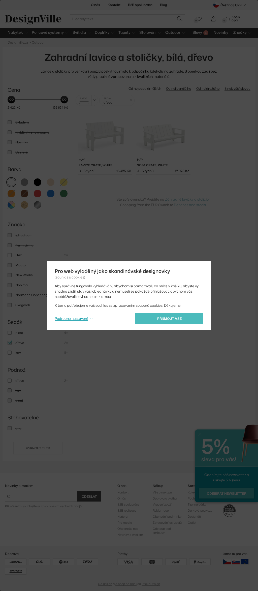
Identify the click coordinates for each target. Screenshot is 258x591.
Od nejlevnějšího (178, 88)
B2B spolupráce (140, 5)
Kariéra (122, 516)
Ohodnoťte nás (127, 528)
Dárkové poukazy (200, 510)
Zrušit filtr (94, 100)
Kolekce (193, 492)
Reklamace (161, 510)
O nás (95, 5)
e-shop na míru (126, 584)
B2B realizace (126, 510)
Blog (163, 5)
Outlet (192, 522)
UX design (105, 584)
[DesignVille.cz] (227, 561)
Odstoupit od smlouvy (162, 530)
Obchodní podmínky (167, 516)
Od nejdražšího (208, 88)
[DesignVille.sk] (236, 561)
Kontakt (114, 5)
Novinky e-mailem (19, 485)
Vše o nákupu (162, 492)
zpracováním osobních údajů (61, 506)
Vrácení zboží (162, 504)
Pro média (124, 522)
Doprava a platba (165, 498)
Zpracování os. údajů (167, 522)
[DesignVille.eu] (245, 561)
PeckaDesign (151, 584)
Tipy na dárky (197, 504)
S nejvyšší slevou (237, 88)
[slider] (11, 99)
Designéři (194, 516)
